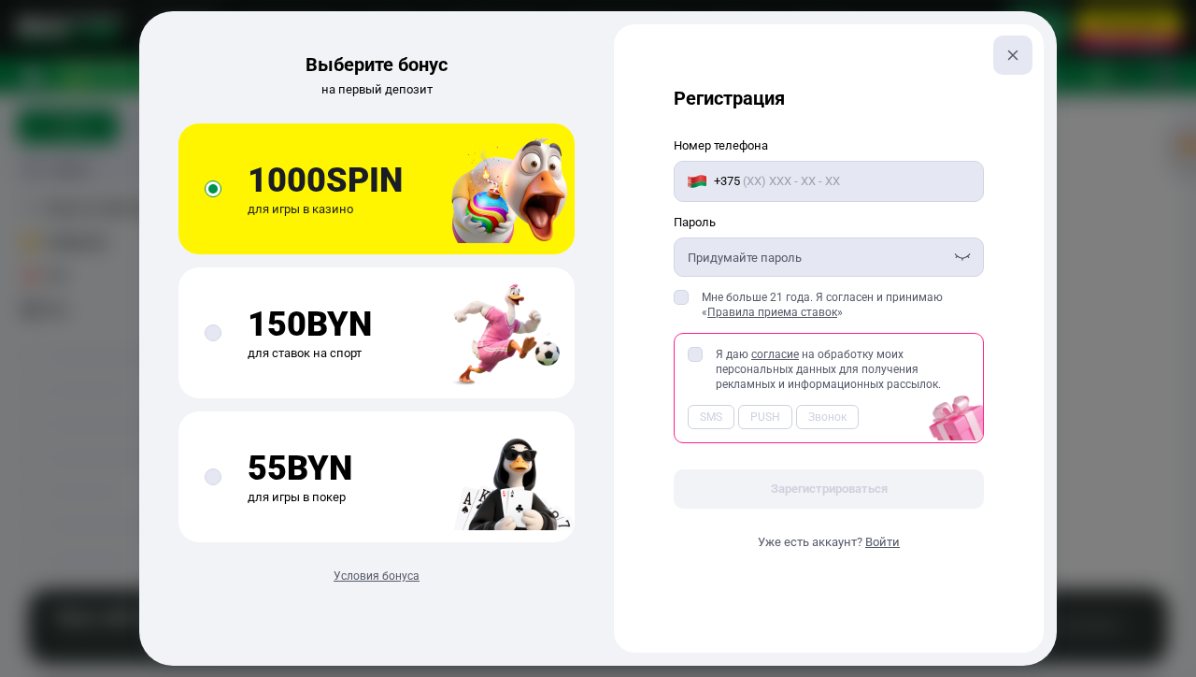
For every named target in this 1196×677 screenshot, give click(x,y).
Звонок (827, 417)
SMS (711, 417)
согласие (775, 354)
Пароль (695, 222)
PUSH (765, 417)
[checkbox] (681, 297)
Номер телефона (721, 145)
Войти (882, 542)
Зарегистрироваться (829, 489)
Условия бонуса (377, 576)
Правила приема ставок (772, 312)
